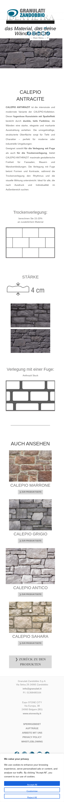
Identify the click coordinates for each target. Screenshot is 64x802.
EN (41, 28)
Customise (32, 791)
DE (45, 28)
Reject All (32, 797)
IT (37, 28)
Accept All (32, 784)
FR (49, 28)
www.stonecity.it (32, 713)
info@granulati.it (32, 688)
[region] (32, 777)
